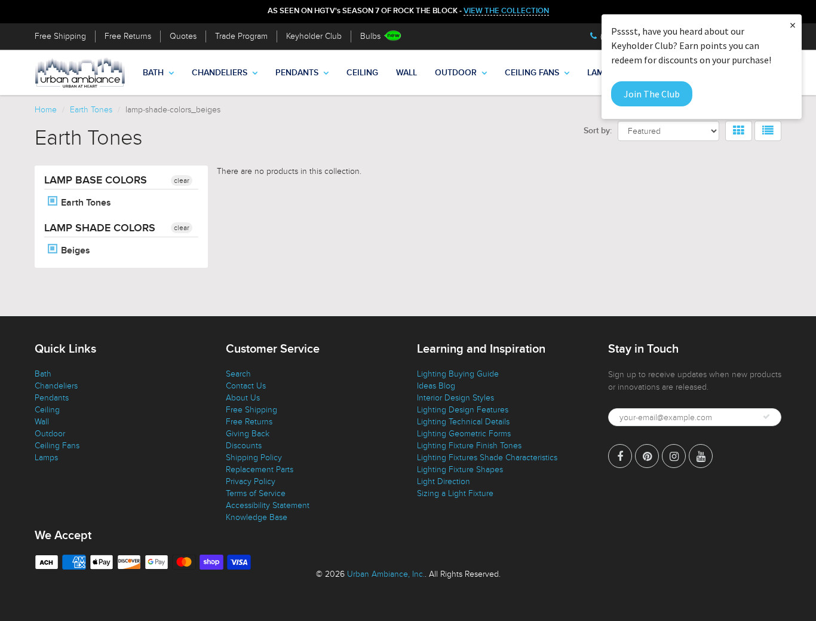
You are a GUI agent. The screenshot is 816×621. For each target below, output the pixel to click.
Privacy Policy (250, 481)
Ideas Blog (436, 386)
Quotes (183, 36)
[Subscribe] (766, 416)
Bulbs (370, 36)
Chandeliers (219, 73)
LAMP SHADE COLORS (99, 228)
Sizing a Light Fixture (455, 493)
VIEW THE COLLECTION (506, 11)
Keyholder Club (314, 36)
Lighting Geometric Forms (464, 434)
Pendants (296, 73)
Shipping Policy (254, 457)
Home (46, 110)
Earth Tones (91, 110)
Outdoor (456, 73)
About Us (243, 398)
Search (238, 374)
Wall (406, 73)
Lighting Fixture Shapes (460, 469)
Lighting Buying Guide (458, 374)
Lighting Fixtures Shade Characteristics (487, 457)
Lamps (46, 457)
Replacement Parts (259, 469)
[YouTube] (701, 456)
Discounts (244, 445)
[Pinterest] (647, 456)
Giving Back (247, 434)
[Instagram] (674, 456)
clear (181, 180)
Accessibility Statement (267, 505)
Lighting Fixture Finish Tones (469, 445)
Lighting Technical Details (463, 422)
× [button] (793, 24)
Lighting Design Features (462, 410)
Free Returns (128, 36)
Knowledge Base (256, 517)
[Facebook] (620, 456)
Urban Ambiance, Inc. (386, 574)
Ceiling (362, 73)
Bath (153, 73)
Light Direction (443, 481)
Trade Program (241, 36)
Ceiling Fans (532, 73)
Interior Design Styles (455, 398)
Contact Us (246, 386)
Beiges (74, 250)
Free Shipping (60, 36)
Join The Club (652, 94)
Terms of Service (256, 493)
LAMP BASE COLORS (95, 180)
